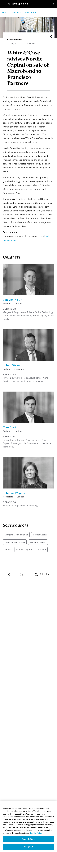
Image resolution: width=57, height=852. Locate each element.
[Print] (22, 574)
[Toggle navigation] (5, 4)
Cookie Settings (28, 839)
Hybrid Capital (39, 315)
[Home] (18, 4)
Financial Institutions (21, 381)
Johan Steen (11, 365)
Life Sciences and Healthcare (17, 315)
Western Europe (38, 542)
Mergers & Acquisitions (14, 312)
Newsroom (30, 12)
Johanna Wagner (14, 493)
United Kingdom (24, 549)
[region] (28, 826)
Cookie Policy (36, 833)
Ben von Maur (12, 300)
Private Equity (9, 377)
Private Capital (34, 312)
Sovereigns (16, 443)
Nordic (8, 549)
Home (5, 12)
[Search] (53, 4)
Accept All (28, 847)
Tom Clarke (10, 427)
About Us (16, 12)
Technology (47, 312)
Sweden (42, 549)
